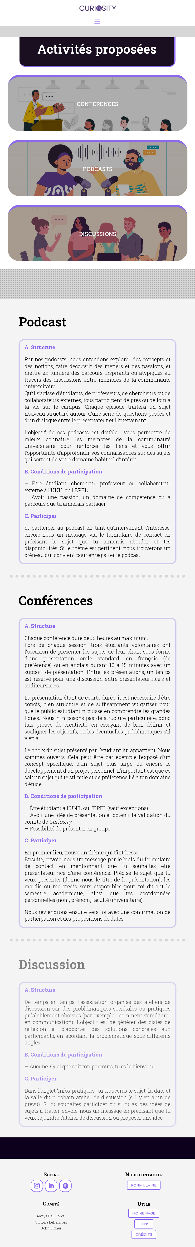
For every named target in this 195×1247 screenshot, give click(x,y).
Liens (143, 1224)
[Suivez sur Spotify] (65, 1186)
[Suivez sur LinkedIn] (51, 1186)
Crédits (144, 1234)
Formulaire (143, 1185)
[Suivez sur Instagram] (37, 1186)
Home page (143, 1213)
